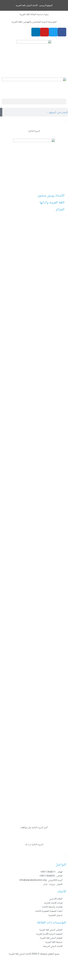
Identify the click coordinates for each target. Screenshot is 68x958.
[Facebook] (62, 32)
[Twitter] (53, 32)
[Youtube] (44, 32)
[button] (34, 101)
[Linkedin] (35, 32)
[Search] (1, 112)
